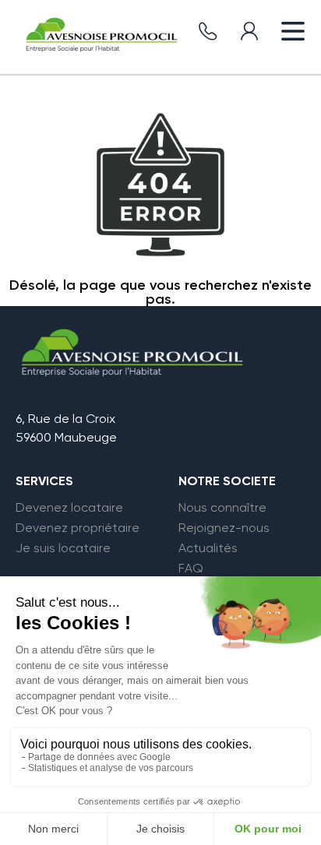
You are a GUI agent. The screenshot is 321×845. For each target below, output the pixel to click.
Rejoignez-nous (224, 528)
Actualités (208, 548)
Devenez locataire (69, 508)
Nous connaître (222, 508)
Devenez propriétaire (77, 528)
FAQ (190, 568)
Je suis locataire (63, 548)
